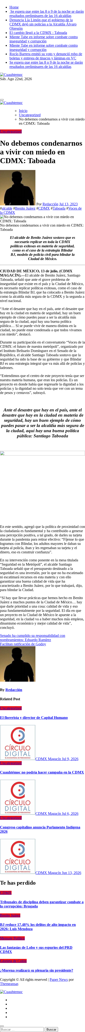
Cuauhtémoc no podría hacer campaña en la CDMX (42, 772)
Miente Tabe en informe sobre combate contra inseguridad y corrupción (43, 39)
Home (14, 7)
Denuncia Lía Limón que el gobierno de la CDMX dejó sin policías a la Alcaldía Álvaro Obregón (42, 24)
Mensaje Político (12, 938)
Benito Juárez (25, 208)
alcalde (7, 208)
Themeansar (9, 984)
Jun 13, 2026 (71, 873)
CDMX (44, 208)
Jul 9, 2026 (70, 759)
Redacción (50, 204)
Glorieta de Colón (13, 961)
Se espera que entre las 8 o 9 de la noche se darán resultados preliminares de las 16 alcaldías (46, 13)
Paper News (59, 980)
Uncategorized (11, 131)
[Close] (2, 1026)
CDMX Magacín (48, 759)
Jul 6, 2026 (70, 814)
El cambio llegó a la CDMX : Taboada (38, 33)
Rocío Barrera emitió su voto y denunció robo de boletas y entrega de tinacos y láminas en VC (45, 56)
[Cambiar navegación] (2, 99)
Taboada (59, 208)
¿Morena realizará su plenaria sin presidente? (36, 970)
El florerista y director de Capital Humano (34, 718)
